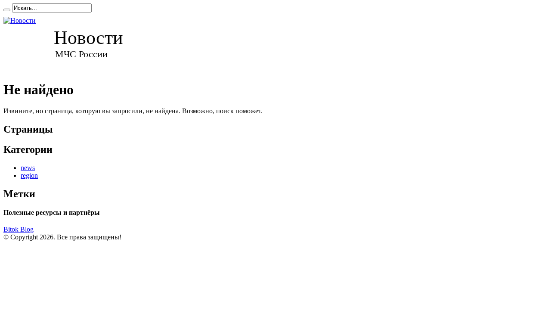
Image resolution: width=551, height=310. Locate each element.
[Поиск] (6, 10)
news (28, 167)
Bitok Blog (18, 229)
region (29, 175)
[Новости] (71, 42)
